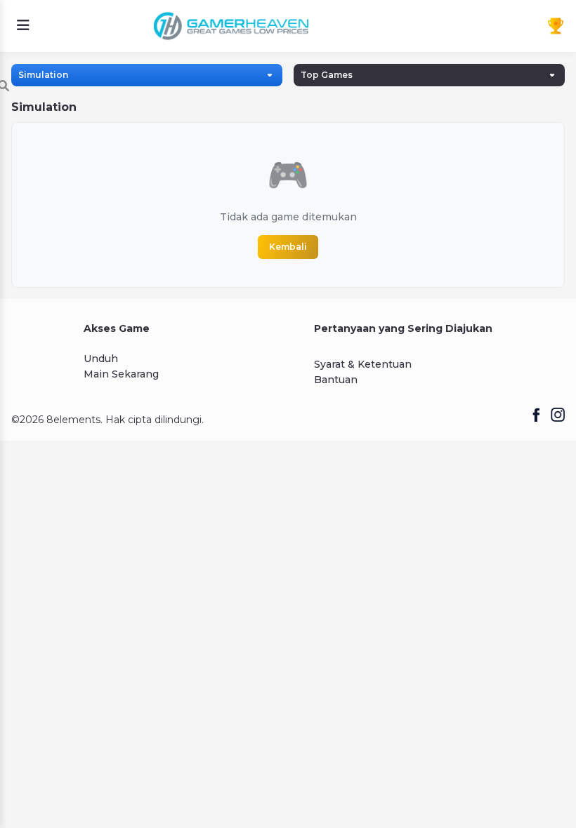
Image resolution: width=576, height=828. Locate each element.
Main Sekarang (121, 374)
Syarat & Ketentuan (363, 364)
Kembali (288, 246)
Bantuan (336, 380)
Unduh (101, 358)
